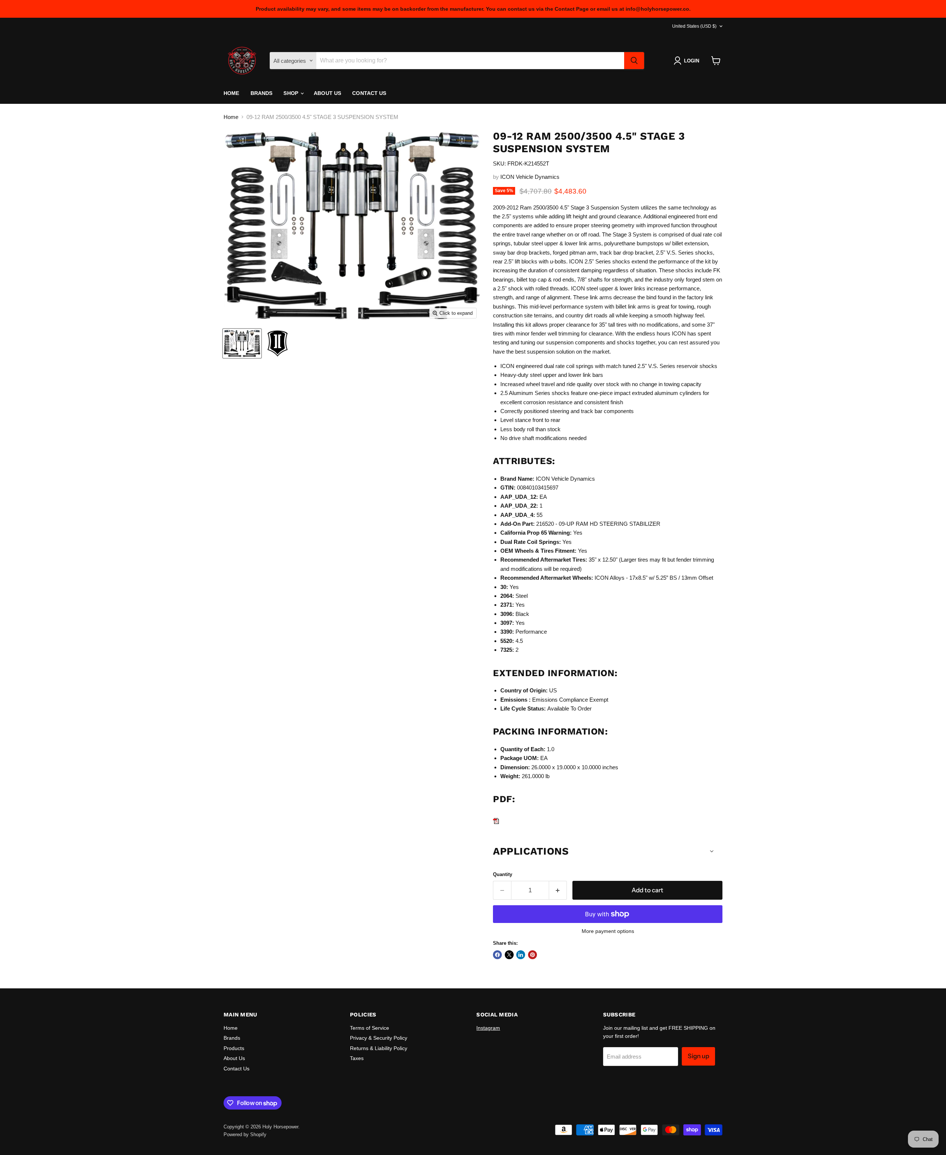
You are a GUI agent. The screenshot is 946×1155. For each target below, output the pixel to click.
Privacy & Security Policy (378, 1038)
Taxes (357, 1058)
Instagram (488, 1028)
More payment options (608, 931)
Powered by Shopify (245, 1134)
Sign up (698, 1056)
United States (694, 26)
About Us (327, 93)
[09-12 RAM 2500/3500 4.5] (242, 343)
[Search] (634, 60)
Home (231, 93)
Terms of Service (369, 1028)
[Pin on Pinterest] (532, 954)
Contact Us (369, 93)
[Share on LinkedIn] (520, 954)
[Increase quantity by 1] (558, 890)
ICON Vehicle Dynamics (529, 177)
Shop (291, 93)
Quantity (502, 874)
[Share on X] (509, 954)
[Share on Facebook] (497, 954)
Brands (262, 93)
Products (234, 1048)
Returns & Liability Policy (378, 1048)
